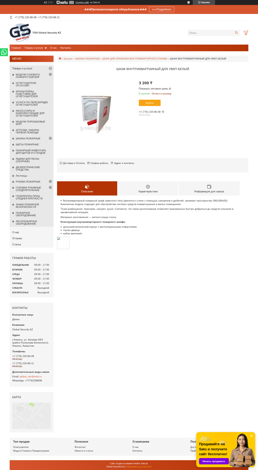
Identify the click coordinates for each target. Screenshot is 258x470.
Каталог (68, 58)
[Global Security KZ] (20, 32)
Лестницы (21, 175)
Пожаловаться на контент (139, 466)
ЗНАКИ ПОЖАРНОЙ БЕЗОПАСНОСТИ (27, 205)
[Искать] (236, 33)
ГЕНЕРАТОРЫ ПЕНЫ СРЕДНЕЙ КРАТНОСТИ (29, 197)
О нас (53, 47)
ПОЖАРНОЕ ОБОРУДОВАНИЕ (26, 214)
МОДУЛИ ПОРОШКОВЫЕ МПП (30, 122)
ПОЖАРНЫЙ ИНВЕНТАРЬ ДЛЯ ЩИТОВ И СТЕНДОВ (31, 151)
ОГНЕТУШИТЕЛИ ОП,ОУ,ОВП (26, 84)
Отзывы (17, 238)
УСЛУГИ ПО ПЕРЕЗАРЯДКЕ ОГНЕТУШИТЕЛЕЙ (32, 103)
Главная (16, 47)
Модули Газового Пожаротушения (31, 450)
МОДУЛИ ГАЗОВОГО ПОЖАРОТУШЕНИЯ (28, 75)
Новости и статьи (84, 450)
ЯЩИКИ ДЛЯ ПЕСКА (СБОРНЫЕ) (27, 160)
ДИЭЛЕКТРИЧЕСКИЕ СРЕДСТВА (28, 168)
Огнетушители (20, 447)
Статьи (16, 244)
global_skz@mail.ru (31, 376)
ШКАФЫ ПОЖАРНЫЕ (87, 58)
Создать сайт (82, 2)
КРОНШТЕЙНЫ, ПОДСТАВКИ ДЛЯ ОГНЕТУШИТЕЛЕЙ (27, 94)
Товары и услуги (33, 47)
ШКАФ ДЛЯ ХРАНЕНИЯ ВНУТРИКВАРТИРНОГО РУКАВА (134, 58)
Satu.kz (144, 463)
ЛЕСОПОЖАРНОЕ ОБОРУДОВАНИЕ (26, 222)
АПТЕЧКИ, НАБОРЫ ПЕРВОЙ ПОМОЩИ (27, 131)
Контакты (65, 47)
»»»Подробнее (161, 9)
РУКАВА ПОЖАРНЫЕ (28, 181)
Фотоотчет (80, 447)
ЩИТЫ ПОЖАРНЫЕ (27, 144)
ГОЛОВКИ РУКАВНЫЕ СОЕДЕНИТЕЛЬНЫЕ (28, 188)
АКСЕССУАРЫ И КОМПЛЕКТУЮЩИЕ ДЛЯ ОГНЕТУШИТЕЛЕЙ (30, 113)
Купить (150, 102)
